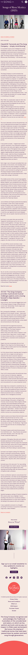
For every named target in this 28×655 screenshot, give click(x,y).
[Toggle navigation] (26, 2)
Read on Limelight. (5, 512)
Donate (14, 610)
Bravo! (15, 597)
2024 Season (14, 606)
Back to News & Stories (7, 37)
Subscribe (14, 572)
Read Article (14, 526)
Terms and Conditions (14, 601)
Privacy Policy (14, 599)
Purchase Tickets (14, 608)
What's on (14, 604)
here (10, 286)
